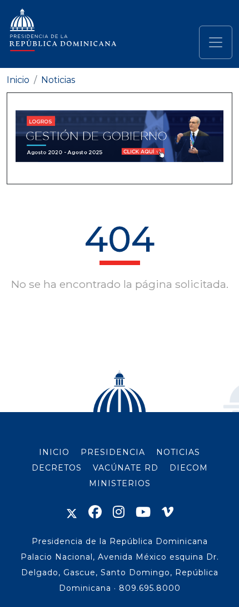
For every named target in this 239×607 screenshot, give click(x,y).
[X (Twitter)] (71, 512)
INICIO (54, 452)
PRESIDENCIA (113, 452)
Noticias (58, 80)
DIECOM (189, 468)
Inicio (18, 80)
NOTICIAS (178, 452)
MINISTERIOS (120, 483)
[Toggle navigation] (215, 42)
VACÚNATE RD (125, 468)
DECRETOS (57, 468)
